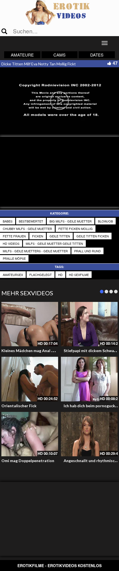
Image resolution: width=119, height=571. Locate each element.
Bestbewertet (31, 221)
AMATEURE (22, 55)
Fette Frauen (14, 236)
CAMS (59, 55)
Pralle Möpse (14, 258)
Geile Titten (60, 236)
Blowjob (105, 221)
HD (60, 274)
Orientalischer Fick (19, 405)
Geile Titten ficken (92, 236)
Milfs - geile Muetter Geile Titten (54, 243)
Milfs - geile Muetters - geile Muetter (35, 251)
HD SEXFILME (79, 274)
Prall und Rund (87, 251)
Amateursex (13, 274)
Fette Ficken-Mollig (75, 228)
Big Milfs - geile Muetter (71, 221)
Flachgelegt (40, 274)
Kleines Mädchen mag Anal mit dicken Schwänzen (46, 350)
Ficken (37, 236)
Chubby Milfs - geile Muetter (27, 228)
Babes (7, 221)
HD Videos (11, 243)
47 (115, 63)
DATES (97, 55)
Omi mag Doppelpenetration (27, 460)
